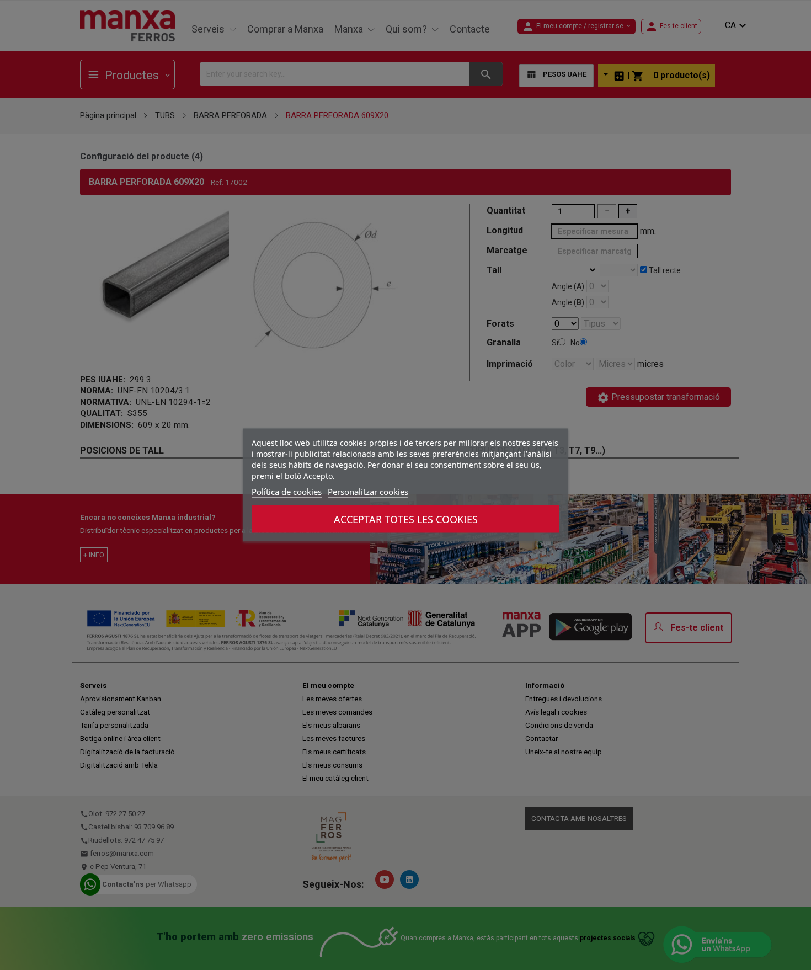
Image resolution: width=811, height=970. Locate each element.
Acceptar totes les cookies (406, 519)
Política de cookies (287, 491)
